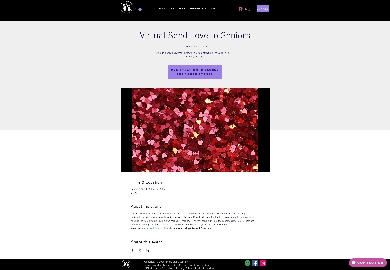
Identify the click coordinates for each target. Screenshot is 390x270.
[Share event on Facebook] (132, 250)
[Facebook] (255, 263)
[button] (138, 9)
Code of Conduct (204, 268)
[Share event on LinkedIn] (147, 250)
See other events (195, 73)
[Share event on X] (139, 250)
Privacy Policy (184, 268)
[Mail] (247, 263)
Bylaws (170, 268)
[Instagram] (263, 263)
